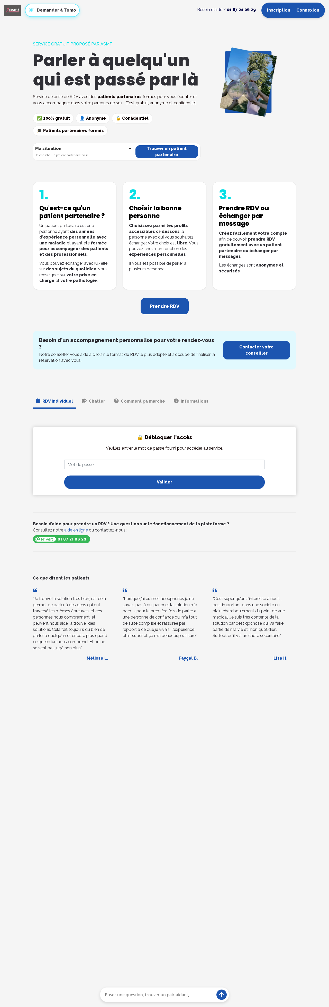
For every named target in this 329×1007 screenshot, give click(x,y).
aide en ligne (76, 530)
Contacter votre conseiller (256, 350)
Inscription (278, 10)
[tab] (54, 402)
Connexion (307, 10)
